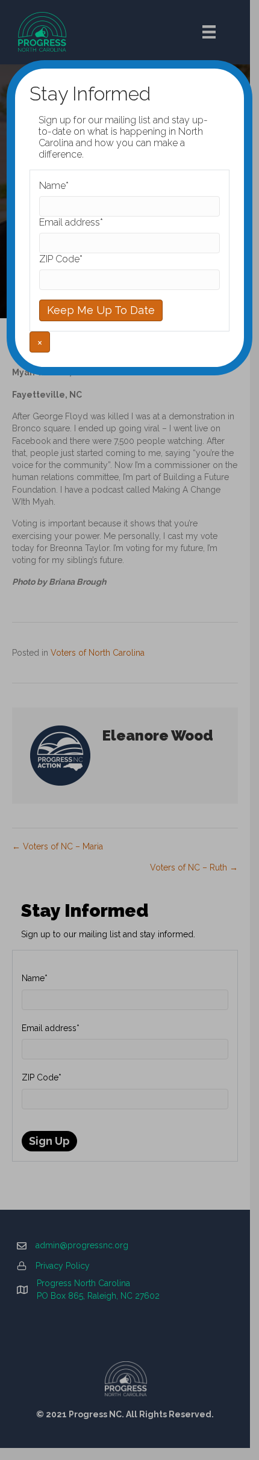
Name (54, 185)
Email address (71, 222)
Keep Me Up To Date (101, 310)
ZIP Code (61, 259)
